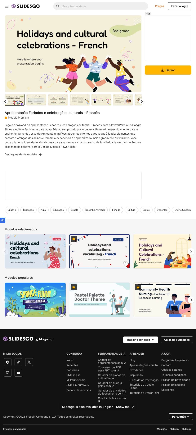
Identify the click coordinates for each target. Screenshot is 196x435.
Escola (74, 209)
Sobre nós (167, 389)
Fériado (116, 209)
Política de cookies (173, 384)
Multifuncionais (75, 380)
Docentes (162, 209)
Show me (122, 406)
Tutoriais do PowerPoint (144, 392)
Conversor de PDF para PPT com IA (109, 369)
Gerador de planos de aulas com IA (111, 377)
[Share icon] (135, 21)
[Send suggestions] (2, 220)
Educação (58, 209)
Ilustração (28, 209)
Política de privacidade (175, 379)
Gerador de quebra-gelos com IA (110, 384)
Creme (146, 209)
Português (179, 416)
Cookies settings (171, 369)
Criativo (11, 209)
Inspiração (136, 375)
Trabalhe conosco (138, 339)
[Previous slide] (5, 251)
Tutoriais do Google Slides (142, 386)
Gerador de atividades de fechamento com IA (112, 392)
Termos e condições (173, 374)
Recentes (72, 365)
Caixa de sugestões (177, 339)
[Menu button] (6, 6)
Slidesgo (186, 429)
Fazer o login (179, 6)
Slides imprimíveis (77, 385)
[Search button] (57, 6)
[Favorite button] (125, 21)
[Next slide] (135, 53)
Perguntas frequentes (175, 360)
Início (69, 360)
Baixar (170, 70)
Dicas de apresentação (144, 380)
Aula (43, 209)
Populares (72, 370)
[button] (141, 101)
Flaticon (174, 429)
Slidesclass (73, 375)
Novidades (136, 370)
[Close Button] (133, 407)
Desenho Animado (95, 209)
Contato (166, 365)
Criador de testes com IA (112, 400)
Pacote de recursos (78, 390)
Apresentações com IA (144, 365)
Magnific (162, 429)
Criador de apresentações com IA (112, 361)
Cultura (131, 209)
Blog (132, 360)
